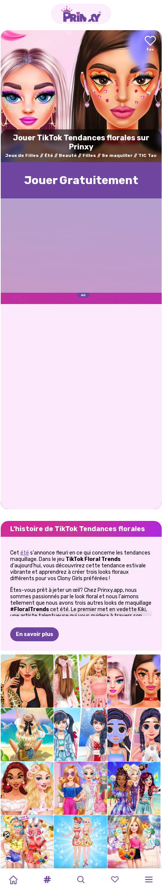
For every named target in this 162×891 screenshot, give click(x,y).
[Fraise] (80, 681)
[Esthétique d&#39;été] (27, 734)
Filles (89, 155)
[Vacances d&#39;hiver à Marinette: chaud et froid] (80, 734)
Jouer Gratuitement (81, 180)
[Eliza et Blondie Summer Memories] (80, 788)
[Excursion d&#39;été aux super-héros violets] (133, 734)
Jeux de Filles (22, 155)
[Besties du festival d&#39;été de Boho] (27, 841)
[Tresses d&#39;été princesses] (133, 788)
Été (48, 155)
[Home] (13, 879)
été (24, 553)
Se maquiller (117, 155)
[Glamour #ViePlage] (27, 681)
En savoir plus (34, 634)
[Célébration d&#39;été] (27, 788)
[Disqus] (81, 406)
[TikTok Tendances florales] (133, 681)
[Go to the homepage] (81, 14)
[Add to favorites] (150, 44)
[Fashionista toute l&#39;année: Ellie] (133, 841)
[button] (47, 879)
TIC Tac (147, 155)
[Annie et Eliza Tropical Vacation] (80, 841)
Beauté (68, 155)
